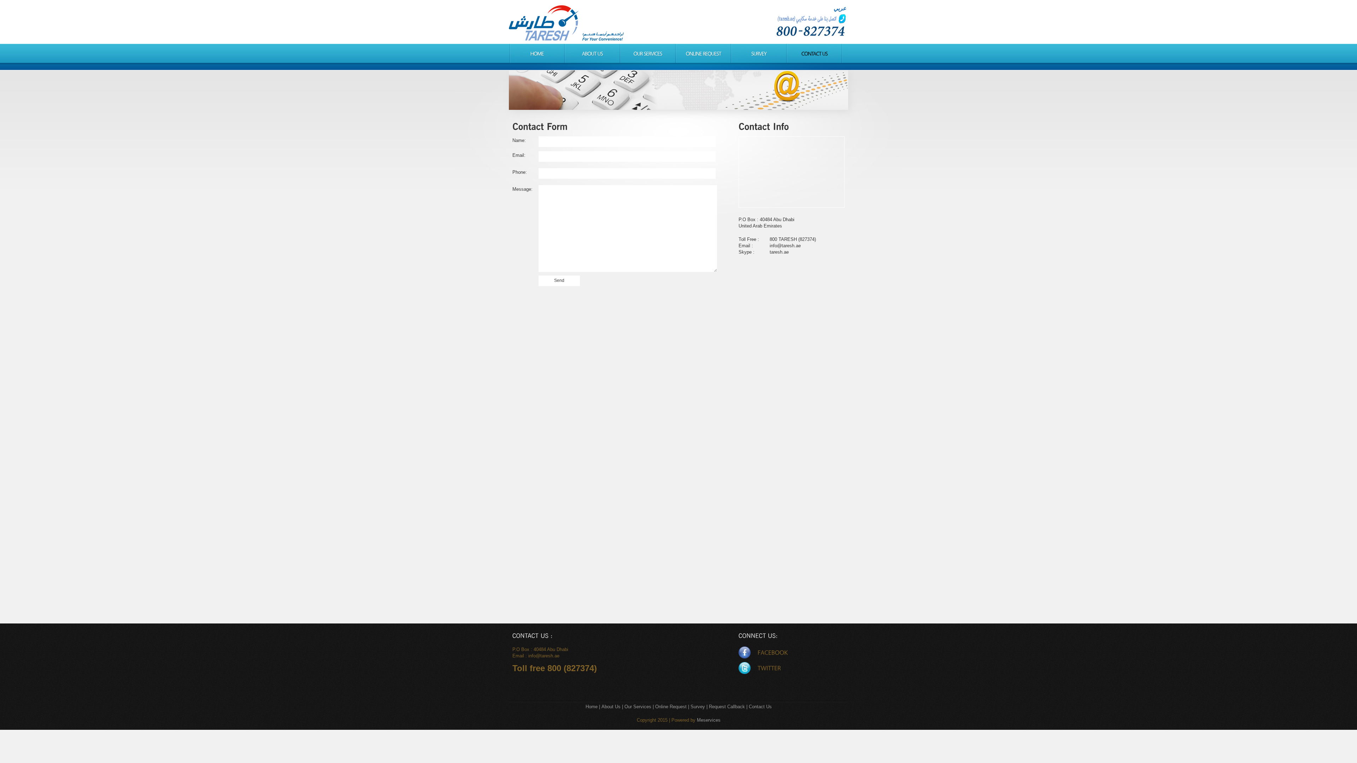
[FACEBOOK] (763, 652)
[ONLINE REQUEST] (703, 53)
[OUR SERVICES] (648, 53)
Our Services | (639, 706)
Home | (593, 706)
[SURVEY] (759, 53)
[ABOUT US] (592, 53)
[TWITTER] (760, 668)
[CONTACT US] (814, 53)
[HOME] (537, 53)
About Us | (612, 706)
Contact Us (760, 706)
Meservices (709, 720)
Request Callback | (728, 706)
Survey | (700, 706)
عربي (840, 8)
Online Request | (673, 706)
